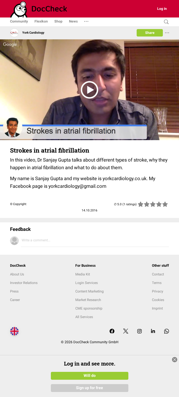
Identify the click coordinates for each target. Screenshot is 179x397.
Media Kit (82, 274)
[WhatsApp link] (166, 331)
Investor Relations (24, 283)
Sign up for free (89, 388)
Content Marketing (89, 291)
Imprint (157, 308)
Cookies (158, 300)
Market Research (88, 300)
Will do (90, 375)
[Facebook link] (112, 331)
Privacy (157, 291)
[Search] (165, 22)
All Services (84, 317)
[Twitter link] (125, 331)
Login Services (86, 283)
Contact (158, 274)
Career (15, 300)
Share (150, 33)
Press (14, 291)
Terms (157, 283)
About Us (17, 274)
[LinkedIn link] (153, 331)
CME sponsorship (88, 308)
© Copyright (18, 204)
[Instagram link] (139, 331)
